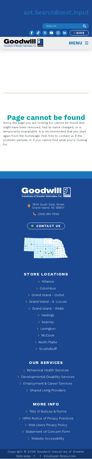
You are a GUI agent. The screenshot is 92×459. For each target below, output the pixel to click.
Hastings (47, 315)
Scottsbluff (47, 349)
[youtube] (51, 33)
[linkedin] (64, 33)
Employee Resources (60, 456)
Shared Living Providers (47, 390)
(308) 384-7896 (48, 214)
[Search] (84, 26)
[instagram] (58, 33)
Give (80, 33)
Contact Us (48, 226)
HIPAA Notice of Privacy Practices (47, 418)
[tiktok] (38, 33)
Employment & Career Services (47, 383)
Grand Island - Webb (47, 308)
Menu (76, 43)
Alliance (47, 281)
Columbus (47, 288)
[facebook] (31, 33)
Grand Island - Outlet (47, 295)
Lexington (47, 328)
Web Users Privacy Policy (47, 425)
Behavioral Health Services (47, 370)
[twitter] (45, 33)
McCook (47, 335)
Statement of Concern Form (47, 431)
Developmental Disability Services (47, 377)
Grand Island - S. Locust (47, 301)
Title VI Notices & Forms (47, 411)
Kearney (47, 322)
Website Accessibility (47, 438)
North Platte (47, 342)
